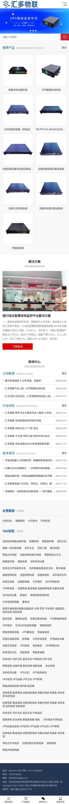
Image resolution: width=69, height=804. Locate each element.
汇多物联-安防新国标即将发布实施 (35, 420)
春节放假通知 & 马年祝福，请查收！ (35, 380)
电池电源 (37, 645)
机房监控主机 (10, 652)
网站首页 (9, 801)
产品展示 (26, 801)
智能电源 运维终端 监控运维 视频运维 (22, 665)
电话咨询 (60, 801)
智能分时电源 (10, 554)
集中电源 (60, 568)
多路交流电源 (10, 645)
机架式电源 (8, 581)
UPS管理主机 (52, 645)
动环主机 (29, 548)
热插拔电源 (43, 632)
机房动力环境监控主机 (14, 568)
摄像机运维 (21, 618)
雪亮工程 (42, 548)
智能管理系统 (10, 574)
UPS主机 (24, 672)
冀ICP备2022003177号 (21, 789)
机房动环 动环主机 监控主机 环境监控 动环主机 (27, 659)
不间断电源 (8, 588)
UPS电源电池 (40, 672)
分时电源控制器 (11, 601)
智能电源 (22, 561)
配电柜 (23, 595)
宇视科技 (45, 520)
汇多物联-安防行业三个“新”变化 (35, 428)
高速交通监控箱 (11, 638)
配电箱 (25, 638)
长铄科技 (7, 520)
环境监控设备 (57, 638)
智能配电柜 (45, 625)
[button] (30, 30)
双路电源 (24, 652)
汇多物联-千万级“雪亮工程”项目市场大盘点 (35, 435)
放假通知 (51, 743)
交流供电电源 (40, 638)
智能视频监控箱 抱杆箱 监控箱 (18, 685)
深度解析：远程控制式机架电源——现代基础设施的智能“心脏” (35, 491)
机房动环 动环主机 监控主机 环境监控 (22, 712)
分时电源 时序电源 (52, 719)
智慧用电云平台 (52, 554)
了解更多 (17, 346)
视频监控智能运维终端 (14, 541)
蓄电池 (25, 601)
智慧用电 (34, 541)
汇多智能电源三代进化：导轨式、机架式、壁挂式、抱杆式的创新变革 (35, 483)
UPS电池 (7, 625)
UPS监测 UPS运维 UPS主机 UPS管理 (22, 679)
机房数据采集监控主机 (41, 568)
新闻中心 (43, 801)
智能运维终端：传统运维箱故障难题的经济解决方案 (35, 475)
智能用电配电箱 (11, 632)
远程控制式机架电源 (32, 743)
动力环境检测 (52, 581)
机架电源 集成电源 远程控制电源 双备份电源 (41, 588)
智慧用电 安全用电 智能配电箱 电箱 (21, 719)
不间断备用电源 (58, 618)
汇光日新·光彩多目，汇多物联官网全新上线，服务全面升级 (35, 396)
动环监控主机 (59, 574)
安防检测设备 (10, 672)
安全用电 (50, 665)
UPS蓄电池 (28, 632)
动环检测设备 (37, 561)
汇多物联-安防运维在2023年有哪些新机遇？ (35, 443)
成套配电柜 (43, 574)
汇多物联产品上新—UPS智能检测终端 (35, 388)
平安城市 (37, 581)
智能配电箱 (38, 652)
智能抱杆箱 (48, 541)
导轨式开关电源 (11, 743)
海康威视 (20, 520)
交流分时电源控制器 (25, 625)
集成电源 (7, 618)
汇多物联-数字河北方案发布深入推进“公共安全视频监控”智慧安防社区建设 (35, 412)
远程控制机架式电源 (30, 554)
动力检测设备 (10, 595)
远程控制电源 (27, 574)
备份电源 (54, 548)
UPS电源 (24, 645)
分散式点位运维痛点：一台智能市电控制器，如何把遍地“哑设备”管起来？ (35, 468)
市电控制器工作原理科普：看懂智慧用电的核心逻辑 (35, 460)
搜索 (65, 37)
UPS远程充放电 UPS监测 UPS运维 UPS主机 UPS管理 (31, 726)
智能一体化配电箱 (12, 548)
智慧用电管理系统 (39, 595)
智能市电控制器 (11, 749)
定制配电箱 (23, 581)
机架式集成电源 (38, 618)
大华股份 (32, 520)
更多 (64, 47)
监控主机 (61, 541)
